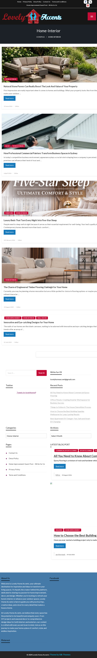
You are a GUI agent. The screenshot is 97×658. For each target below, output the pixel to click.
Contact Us (46, 2)
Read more (9, 98)
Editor (17, 106)
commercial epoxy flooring (66, 450)
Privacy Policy (27, 2)
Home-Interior (11, 79)
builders (59, 530)
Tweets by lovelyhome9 (26, 392)
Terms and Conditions (59, 2)
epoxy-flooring (86, 450)
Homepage (40, 37)
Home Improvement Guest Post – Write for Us (41, 5)
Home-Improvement (13, 318)
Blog (7, 146)
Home (19, 2)
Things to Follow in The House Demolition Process (70, 407)
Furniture (9, 213)
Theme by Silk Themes (60, 654)
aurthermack (61, 554)
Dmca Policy (37, 2)
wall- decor (41, 318)
